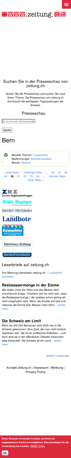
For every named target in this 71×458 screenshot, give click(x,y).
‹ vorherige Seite (32, 172)
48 (65, 172)
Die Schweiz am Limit (21, 320)
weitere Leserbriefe (57, 356)
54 (37, 176)
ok (5, 452)
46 (53, 172)
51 (18, 176)
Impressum (41, 367)
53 (31, 176)
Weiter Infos (37, 446)
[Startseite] (34, 15)
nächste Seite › (58, 176)
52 (25, 176)
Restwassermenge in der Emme (30, 285)
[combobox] (19, 121)
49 (5, 176)
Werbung (57, 367)
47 (59, 172)
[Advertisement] (35, 48)
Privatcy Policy (35, 372)
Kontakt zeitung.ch (19, 367)
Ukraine (25, 162)
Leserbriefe (41, 155)
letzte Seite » (35, 180)
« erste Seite (11, 172)
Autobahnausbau (41, 159)
